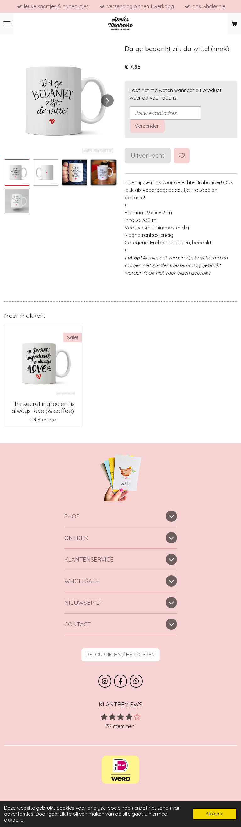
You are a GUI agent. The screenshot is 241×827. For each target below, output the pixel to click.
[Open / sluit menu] (7, 23)
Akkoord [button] (215, 814)
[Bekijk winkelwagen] (234, 23)
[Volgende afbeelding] (107, 100)
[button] (17, 172)
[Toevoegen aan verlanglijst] (182, 155)
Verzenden (147, 126)
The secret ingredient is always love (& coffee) (43, 407)
